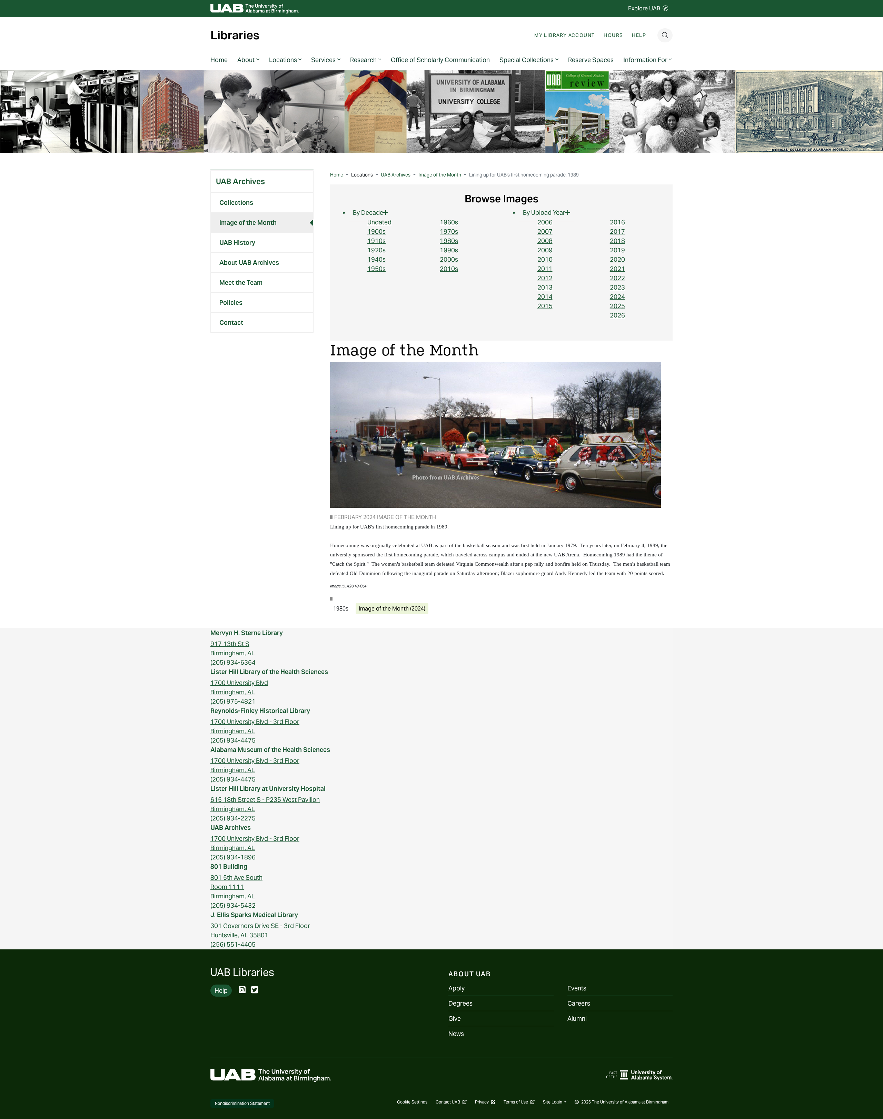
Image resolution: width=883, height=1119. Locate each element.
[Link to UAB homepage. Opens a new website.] (270, 1075)
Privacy (485, 1102)
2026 (617, 315)
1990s (449, 250)
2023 (617, 287)
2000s (449, 259)
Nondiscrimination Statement (242, 1103)
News (456, 1034)
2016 (617, 222)
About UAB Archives (249, 262)
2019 (617, 250)
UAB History (237, 242)
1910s (376, 241)
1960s (449, 222)
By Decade (368, 212)
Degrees (460, 1003)
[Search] (665, 35)
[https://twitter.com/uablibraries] (254, 990)
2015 (545, 306)
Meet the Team (240, 282)
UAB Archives (240, 181)
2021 (617, 269)
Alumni (577, 1018)
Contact (231, 322)
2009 (545, 250)
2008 (545, 241)
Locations (283, 60)
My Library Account (564, 35)
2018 (617, 241)
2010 (545, 259)
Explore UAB (644, 8)
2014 (545, 297)
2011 (545, 269)
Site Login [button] (553, 1102)
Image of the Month (248, 222)
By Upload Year (544, 212)
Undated (379, 222)
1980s (449, 241)
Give (454, 1018)
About (246, 60)
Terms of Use (519, 1102)
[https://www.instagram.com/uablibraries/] (242, 990)
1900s (376, 231)
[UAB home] (254, 9)
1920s (376, 250)
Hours (613, 35)
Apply (456, 988)
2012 (545, 278)
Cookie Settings (412, 1102)
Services (323, 60)
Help (639, 35)
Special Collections (526, 60)
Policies (230, 302)
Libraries (234, 35)
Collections (236, 202)
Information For (645, 60)
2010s (449, 269)
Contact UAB (451, 1102)
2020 (617, 259)
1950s (376, 269)
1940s (376, 259)
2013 (545, 287)
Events (576, 988)
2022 (617, 278)
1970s (449, 231)
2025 (617, 306)
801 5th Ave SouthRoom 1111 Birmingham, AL (236, 887)
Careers (578, 1003)
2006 (545, 222)
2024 (617, 297)
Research (363, 60)
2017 (617, 231)
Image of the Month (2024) (392, 608)
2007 (545, 231)
